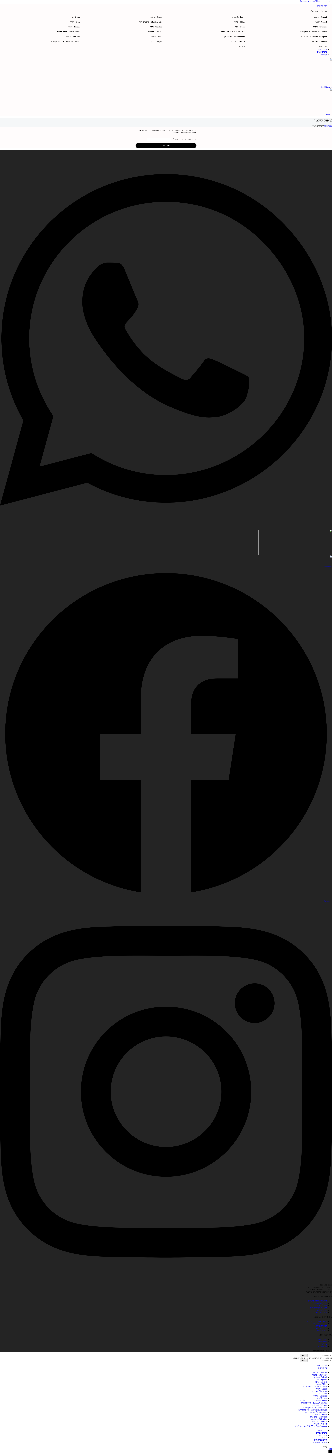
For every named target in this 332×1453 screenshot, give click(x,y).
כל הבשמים (323, 46)
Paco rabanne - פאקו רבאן (234, 37)
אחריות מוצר (322, 1330)
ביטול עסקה (322, 1305)
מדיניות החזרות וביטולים (317, 1301)
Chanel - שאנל (321, 22)
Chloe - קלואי (239, 22)
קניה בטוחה (322, 1346)
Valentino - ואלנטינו (319, 41)
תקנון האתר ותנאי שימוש (317, 1321)
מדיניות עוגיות (321, 1310)
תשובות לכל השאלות (318, 1308)
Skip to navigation (307, 1)
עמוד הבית (328, 126)
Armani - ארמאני (320, 17)
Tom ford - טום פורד (72, 37)
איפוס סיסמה (166, 145)
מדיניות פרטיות (321, 1328)
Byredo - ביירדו (74, 17)
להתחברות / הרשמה (319, 1442)
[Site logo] (321, 82)
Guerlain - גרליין (156, 27)
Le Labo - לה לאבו (155, 32)
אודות (324, 1344)
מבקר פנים (322, 1339)
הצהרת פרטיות (321, 1312)
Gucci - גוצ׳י (240, 27)
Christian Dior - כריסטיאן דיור (150, 22)
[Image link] (295, 554)
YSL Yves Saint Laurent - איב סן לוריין (65, 41)
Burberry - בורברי (238, 17)
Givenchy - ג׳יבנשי (320, 27)
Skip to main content (323, 1)
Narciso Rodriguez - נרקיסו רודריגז (314, 37)
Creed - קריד (75, 22)
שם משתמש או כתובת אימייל (184, 139)
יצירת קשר (322, 1342)
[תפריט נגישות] (330, 1451)
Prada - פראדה (156, 37)
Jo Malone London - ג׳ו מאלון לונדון (313, 32)
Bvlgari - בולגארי (155, 17)
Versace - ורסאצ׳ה (238, 41)
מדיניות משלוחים (320, 1303)
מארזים (242, 46)
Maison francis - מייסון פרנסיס (68, 32)
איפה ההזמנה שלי (320, 1323)
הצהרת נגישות (321, 1326)
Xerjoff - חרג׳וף (156, 41)
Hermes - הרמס (74, 27)
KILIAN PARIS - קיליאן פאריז (233, 32)
